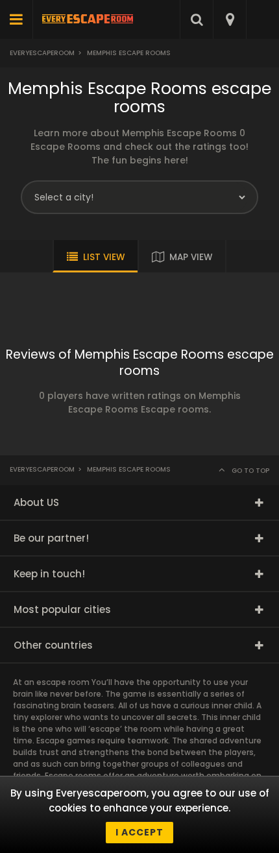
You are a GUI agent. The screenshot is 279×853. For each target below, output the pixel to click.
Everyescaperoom (42, 53)
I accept (139, 832)
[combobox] (229, 19)
